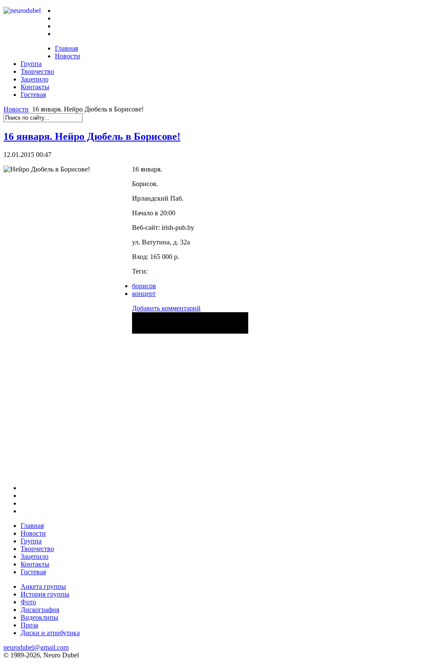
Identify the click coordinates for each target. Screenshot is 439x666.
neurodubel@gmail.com (36, 647)
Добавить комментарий (166, 308)
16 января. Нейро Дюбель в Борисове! (91, 136)
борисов (144, 285)
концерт (144, 293)
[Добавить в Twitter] (140, 326)
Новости (16, 109)
